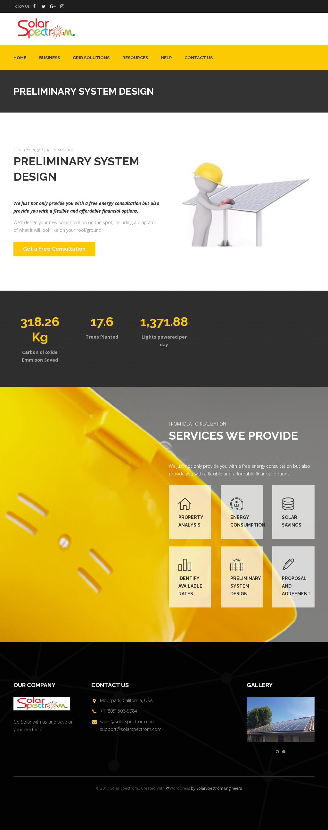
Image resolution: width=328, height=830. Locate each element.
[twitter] (43, 6)
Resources (135, 57)
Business (49, 57)
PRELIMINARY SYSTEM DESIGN (245, 586)
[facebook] (34, 6)
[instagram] (62, 6)
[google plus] (53, 6)
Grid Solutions (91, 57)
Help (166, 57)
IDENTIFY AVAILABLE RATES (190, 586)
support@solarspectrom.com (130, 729)
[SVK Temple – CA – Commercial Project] (281, 719)
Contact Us (198, 57)
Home (19, 57)
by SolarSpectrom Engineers (216, 788)
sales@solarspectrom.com (127, 721)
